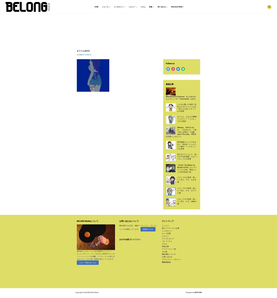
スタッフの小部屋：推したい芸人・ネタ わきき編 (186, 179)
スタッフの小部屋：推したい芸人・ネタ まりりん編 (186, 190)
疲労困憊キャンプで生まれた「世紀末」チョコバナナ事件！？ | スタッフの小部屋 (186, 145)
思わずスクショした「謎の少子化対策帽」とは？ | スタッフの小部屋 (187, 156)
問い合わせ (162, 7)
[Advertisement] (138, 33)
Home (96, 7)
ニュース (105, 7)
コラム (143, 7)
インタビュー (119, 7)
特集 (150, 7)
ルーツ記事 (166, 233)
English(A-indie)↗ (177, 7)
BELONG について (169, 254)
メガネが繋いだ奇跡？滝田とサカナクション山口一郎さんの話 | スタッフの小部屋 (186, 107)
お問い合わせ (167, 257)
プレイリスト (167, 241)
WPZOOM (198, 292)
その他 (164, 252)
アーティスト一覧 (169, 249)
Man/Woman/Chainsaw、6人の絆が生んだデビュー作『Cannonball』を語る (181, 98)
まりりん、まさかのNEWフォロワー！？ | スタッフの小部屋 (186, 119)
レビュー (132, 7)
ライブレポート (168, 239)
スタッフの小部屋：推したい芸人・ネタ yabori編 (186, 201)
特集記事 (165, 246)
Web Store (166, 262)
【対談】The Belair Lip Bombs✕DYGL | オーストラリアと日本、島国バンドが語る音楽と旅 (187, 168)
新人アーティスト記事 (170, 228)
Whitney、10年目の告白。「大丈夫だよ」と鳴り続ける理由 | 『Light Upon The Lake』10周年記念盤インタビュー (181, 132)
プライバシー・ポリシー (171, 259)
